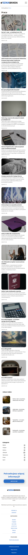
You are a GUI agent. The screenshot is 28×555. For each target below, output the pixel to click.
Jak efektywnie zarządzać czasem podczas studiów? (12, 263)
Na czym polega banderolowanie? (10, 90)
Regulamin (14, 553)
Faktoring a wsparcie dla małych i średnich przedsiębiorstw (12, 119)
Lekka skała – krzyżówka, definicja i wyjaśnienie (18, 410)
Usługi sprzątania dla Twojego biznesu (11, 176)
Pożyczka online (14, 540)
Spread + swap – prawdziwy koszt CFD (11, 32)
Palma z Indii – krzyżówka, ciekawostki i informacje (19, 399)
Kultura (4, 450)
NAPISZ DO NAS (14, 481)
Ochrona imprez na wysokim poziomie (11, 205)
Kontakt (14, 513)
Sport (4, 460)
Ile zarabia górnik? (6, 349)
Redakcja (14, 510)
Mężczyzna (5, 455)
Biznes (4, 445)
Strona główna (4, 8)
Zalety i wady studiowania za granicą (11, 291)
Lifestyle (5, 452)
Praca (4, 457)
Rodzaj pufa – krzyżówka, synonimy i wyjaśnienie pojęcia (19, 431)
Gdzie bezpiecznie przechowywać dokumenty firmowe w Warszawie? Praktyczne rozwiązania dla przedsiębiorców (13, 60)
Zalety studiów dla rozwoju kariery (10, 234)
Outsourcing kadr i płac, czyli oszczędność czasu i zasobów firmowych (12, 147)
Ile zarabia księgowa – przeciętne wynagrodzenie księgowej (10, 320)
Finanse (4, 447)
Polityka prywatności (14, 547)
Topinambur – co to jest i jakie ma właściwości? (18, 420)
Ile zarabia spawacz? (6, 378)
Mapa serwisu (14, 550)
